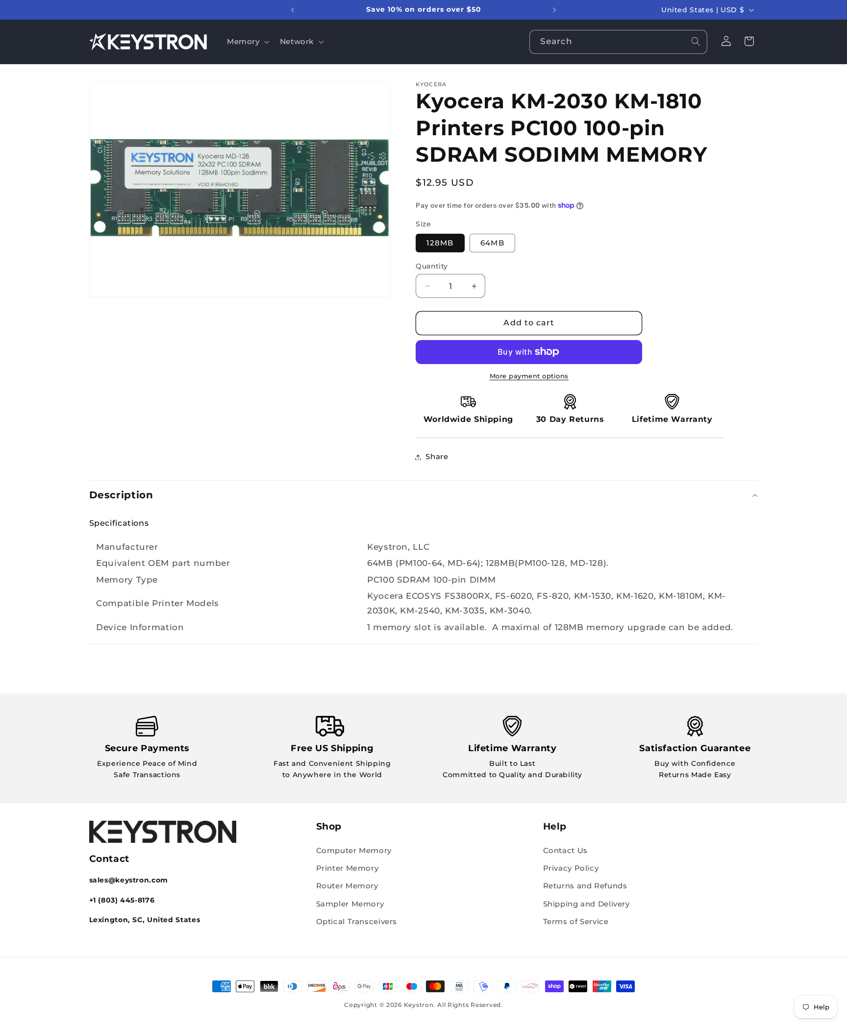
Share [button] (436, 456)
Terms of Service (576, 921)
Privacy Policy (571, 868)
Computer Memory (354, 850)
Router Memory (347, 886)
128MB (439, 243)
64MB (492, 243)
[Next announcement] (554, 10)
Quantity (432, 266)
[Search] (695, 41)
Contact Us (565, 850)
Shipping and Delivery (586, 904)
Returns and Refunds (585, 886)
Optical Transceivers (357, 921)
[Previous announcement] (292, 10)
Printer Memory (347, 868)
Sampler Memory (350, 904)
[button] (247, 41)
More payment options (529, 376)
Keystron (419, 1005)
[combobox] (618, 41)
